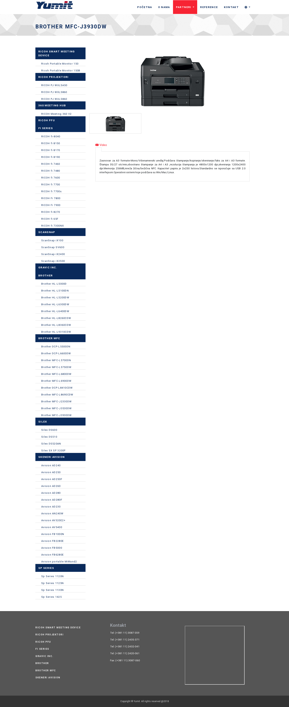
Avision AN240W (52, 513)
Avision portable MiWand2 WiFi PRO (59, 562)
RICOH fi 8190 (50, 157)
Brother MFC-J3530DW (56, 408)
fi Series (42, 649)
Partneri (184, 7)
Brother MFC (45, 670)
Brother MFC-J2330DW (56, 401)
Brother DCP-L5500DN (55, 346)
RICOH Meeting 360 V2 (56, 113)
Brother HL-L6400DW (55, 311)
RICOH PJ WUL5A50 (54, 85)
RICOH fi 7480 (50, 170)
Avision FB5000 (51, 547)
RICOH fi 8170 (50, 150)
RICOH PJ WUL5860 (54, 98)
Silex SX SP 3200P (53, 450)
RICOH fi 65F (49, 218)
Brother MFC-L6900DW (56, 380)
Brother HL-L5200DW (55, 297)
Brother (42, 663)
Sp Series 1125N (52, 583)
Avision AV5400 (51, 527)
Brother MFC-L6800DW (56, 374)
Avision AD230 (51, 506)
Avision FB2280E (52, 540)
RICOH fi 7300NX (52, 225)
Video (103, 145)
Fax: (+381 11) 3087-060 (125, 660)
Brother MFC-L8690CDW (57, 394)
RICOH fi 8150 (50, 143)
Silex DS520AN (51, 443)
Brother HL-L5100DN (55, 290)
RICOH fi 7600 (50, 177)
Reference (209, 7)
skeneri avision (47, 677)
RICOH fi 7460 (50, 163)
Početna (144, 7)
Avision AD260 (51, 486)
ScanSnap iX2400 (53, 254)
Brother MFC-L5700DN (56, 360)
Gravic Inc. (44, 656)
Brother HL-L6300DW (55, 304)
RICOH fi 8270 (50, 211)
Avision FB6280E (52, 554)
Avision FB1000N (52, 534)
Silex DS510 (49, 436)
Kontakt (231, 7)
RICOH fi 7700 (50, 184)
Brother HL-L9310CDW (56, 331)
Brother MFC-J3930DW (56, 415)
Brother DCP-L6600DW (56, 353)
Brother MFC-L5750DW (56, 367)
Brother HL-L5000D (54, 283)
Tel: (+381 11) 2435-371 (125, 639)
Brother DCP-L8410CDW (57, 387)
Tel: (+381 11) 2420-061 (125, 653)
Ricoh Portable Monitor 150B (60, 70)
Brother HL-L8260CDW (56, 318)
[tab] (98, 149)
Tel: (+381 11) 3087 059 (124, 632)
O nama (164, 7)
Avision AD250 (51, 472)
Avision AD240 (51, 465)
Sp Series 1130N (52, 590)
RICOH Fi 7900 (51, 205)
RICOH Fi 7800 (51, 198)
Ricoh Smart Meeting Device (58, 627)
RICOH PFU (43, 642)
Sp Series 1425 (51, 596)
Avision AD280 (51, 492)
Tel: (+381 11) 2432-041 (125, 646)
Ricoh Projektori (49, 634)
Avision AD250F (51, 479)
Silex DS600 (49, 429)
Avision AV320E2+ (53, 520)
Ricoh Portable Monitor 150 (59, 63)
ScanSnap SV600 (52, 247)
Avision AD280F (51, 499)
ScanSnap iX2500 (53, 261)
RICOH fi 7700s (51, 191)
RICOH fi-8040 (50, 136)
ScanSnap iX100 (52, 240)
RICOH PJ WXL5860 (54, 92)
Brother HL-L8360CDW (56, 324)
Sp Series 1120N (52, 576)
